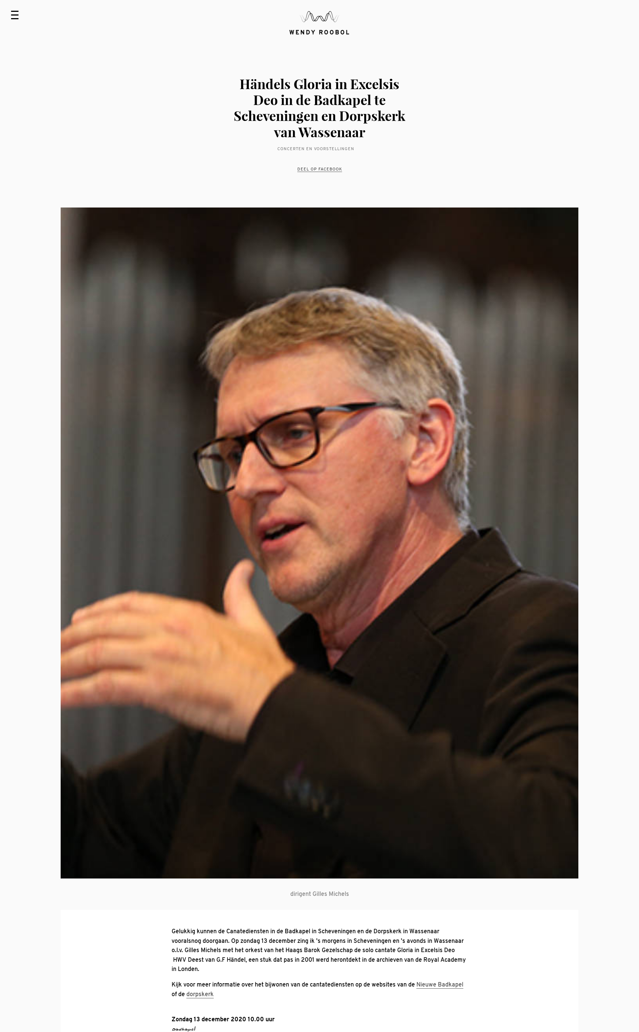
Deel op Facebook (319, 169)
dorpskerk (200, 994)
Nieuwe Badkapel (439, 984)
